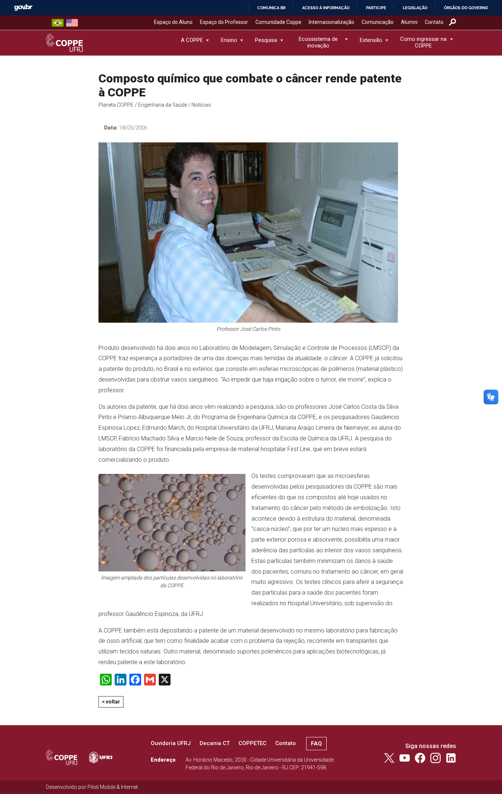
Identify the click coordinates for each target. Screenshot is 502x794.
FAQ (316, 743)
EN (72, 23)
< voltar (111, 702)
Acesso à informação (325, 7)
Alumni (409, 22)
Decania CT (215, 743)
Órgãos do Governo (466, 7)
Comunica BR (271, 7)
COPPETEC (252, 743)
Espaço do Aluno (173, 22)
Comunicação (378, 22)
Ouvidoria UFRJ (171, 743)
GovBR (23, 7)
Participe (376, 7)
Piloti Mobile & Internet (112, 787)
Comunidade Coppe (278, 22)
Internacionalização (331, 22)
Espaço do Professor (224, 22)
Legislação (415, 7)
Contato (434, 22)
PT (58, 23)
